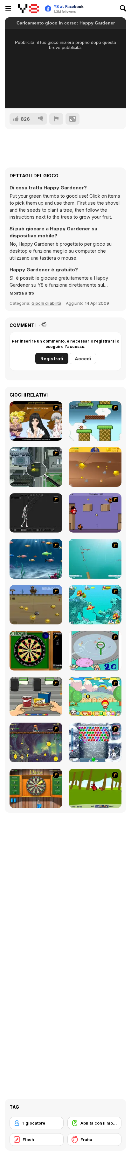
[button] (22, 292)
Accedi (83, 358)
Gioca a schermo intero (66, 95)
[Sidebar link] (8, 8)
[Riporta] (56, 119)
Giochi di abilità (46, 303)
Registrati (51, 358)
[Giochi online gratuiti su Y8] (28, 8)
